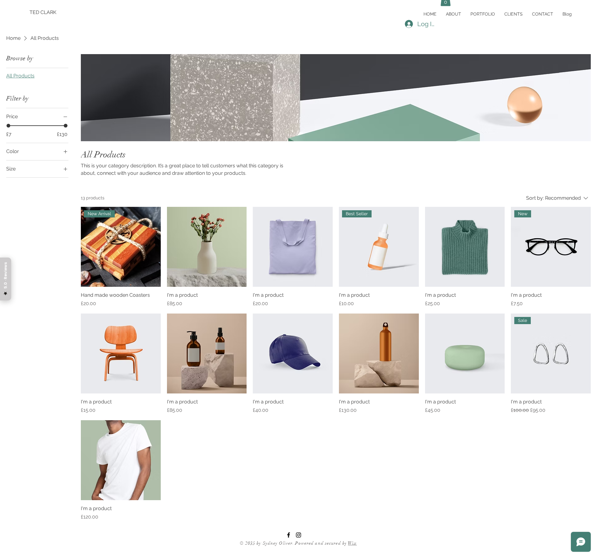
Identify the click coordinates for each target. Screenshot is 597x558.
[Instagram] (298, 535)
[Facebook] (288, 535)
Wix (352, 543)
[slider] (8, 125)
